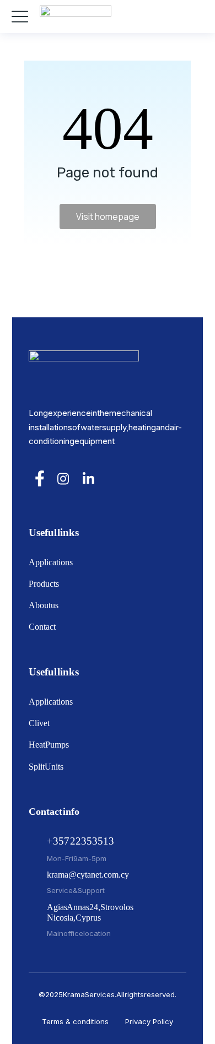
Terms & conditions (75, 1021)
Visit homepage (107, 216)
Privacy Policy (149, 1021)
